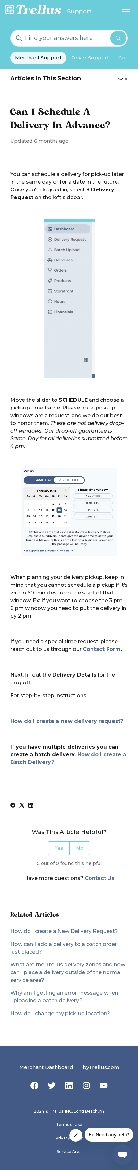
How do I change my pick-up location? (60, 1013)
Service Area (69, 1151)
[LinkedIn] (30, 806)
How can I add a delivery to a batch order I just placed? (65, 948)
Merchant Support (38, 58)
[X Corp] (21, 806)
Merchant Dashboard (46, 1067)
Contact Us (99, 878)
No (79, 848)
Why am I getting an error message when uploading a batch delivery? (64, 997)
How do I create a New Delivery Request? (64, 931)
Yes (59, 848)
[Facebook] (12, 806)
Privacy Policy (69, 1138)
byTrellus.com (101, 1067)
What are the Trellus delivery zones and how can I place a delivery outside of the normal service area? (67, 972)
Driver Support (90, 58)
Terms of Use (69, 1124)
